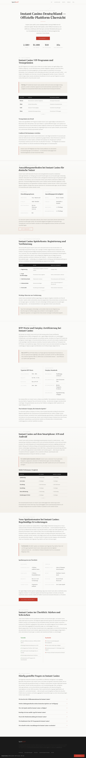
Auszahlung (57, 2)
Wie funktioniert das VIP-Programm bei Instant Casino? (43, 721)
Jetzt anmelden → (26, 229)
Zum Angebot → (43, 38)
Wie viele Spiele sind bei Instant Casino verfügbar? (43, 708)
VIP (51, 2)
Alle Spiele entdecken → (28, 599)
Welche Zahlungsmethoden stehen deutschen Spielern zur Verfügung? (43, 703)
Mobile (69, 2)
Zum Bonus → (79, 755)
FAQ (73, 2)
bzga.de (47, 747)
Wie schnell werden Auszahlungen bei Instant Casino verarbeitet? (43, 725)
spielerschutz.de (59, 747)
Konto (63, 2)
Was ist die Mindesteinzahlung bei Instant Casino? (43, 717)
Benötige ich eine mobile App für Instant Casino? (43, 712)
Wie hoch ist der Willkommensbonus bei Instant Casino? (43, 699)
